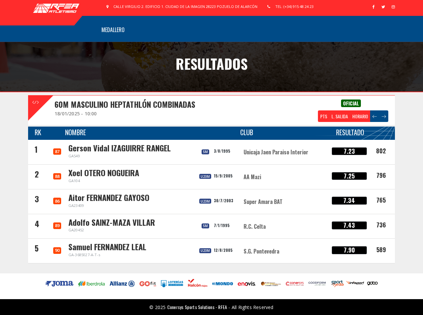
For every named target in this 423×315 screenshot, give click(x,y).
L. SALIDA (339, 116)
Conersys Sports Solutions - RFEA (197, 306)
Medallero (113, 30)
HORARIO (360, 116)
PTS (323, 116)
